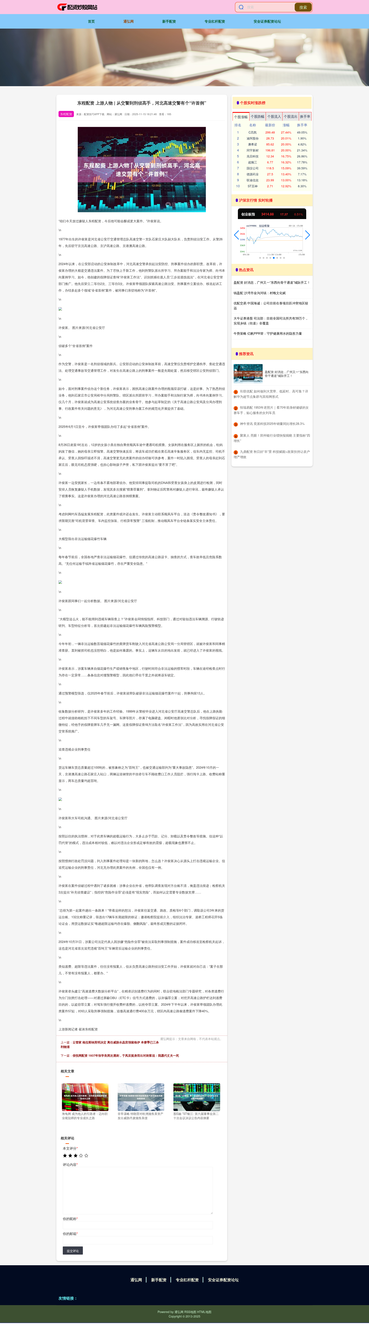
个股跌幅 (257, 116)
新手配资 (169, 21)
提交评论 (73, 1251)
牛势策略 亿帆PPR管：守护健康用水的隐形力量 (268, 333)
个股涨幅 (241, 116)
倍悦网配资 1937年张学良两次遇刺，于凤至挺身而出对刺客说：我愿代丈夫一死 (126, 1055)
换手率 (305, 116)
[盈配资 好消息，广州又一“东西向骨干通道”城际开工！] (248, 373)
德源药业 (253, 174)
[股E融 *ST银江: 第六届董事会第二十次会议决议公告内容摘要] (196, 1097)
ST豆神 (253, 186)
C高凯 (253, 132)
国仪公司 (253, 168)
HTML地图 (204, 1312)
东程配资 (66, 114)
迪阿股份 (253, 138)
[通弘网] (77, 7)
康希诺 (252, 144)
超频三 (252, 162)
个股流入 (274, 116)
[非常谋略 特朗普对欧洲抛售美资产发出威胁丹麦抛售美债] (141, 1097)
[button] (236, 235)
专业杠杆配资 (215, 21)
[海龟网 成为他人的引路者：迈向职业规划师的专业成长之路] (85, 1097)
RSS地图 (190, 1312)
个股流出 (290, 116)
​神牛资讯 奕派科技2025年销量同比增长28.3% (272, 423)
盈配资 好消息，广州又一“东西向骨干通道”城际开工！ (272, 282)
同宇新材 (253, 150)
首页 (91, 21)
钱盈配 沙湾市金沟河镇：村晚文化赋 (260, 293)
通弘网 (128, 21)
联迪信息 (253, 180)
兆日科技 (253, 156)
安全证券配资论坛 (267, 21)
